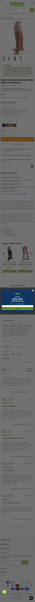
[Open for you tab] (4, 592)
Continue (17, 308)
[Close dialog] (33, 290)
